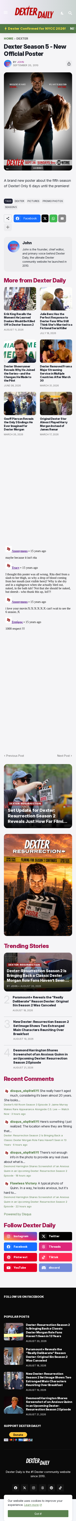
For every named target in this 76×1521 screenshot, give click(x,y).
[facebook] (15, 1487)
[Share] (69, 64)
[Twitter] (45, 218)
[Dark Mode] (62, 13)
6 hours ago (20, 1144)
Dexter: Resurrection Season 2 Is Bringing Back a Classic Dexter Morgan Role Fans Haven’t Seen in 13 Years (35, 1140)
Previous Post (15, 755)
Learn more (31, 1504)
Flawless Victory (23, 1183)
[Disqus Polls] (38, 491)
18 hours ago (23, 1175)
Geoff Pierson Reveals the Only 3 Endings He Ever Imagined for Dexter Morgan (19, 424)
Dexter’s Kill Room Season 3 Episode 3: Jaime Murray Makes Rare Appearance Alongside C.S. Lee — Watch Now (36, 1109)
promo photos (53, 201)
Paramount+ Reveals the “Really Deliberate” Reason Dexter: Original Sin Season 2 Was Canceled (41, 1001)
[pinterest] (51, 1487)
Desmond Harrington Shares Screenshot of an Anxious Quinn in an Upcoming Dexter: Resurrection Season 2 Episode (40, 1056)
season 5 (11, 207)
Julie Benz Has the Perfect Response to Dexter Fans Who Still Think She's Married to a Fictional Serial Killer (56, 321)
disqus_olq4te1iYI (24, 1091)
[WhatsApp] (53, 218)
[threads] (42, 1487)
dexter (22, 38)
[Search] (71, 13)
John (27, 243)
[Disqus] (38, 592)
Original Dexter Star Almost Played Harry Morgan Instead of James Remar (54, 424)
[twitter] (24, 1487)
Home (8, 38)
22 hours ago (24, 1206)
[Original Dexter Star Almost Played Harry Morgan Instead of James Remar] (56, 403)
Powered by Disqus (17, 1214)
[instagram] (33, 1487)
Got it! (38, 1513)
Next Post (63, 755)
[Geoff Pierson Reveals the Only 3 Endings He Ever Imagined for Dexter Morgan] (20, 403)
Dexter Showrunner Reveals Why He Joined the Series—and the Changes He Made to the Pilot (19, 373)
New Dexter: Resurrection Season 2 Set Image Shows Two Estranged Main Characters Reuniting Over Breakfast (41, 1028)
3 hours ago (18, 1113)
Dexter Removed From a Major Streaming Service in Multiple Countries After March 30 (56, 373)
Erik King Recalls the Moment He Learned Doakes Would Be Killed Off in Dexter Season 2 (19, 319)
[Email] (62, 218)
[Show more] (8, 227)
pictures (33, 201)
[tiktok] (60, 1487)
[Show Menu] (5, 12)
